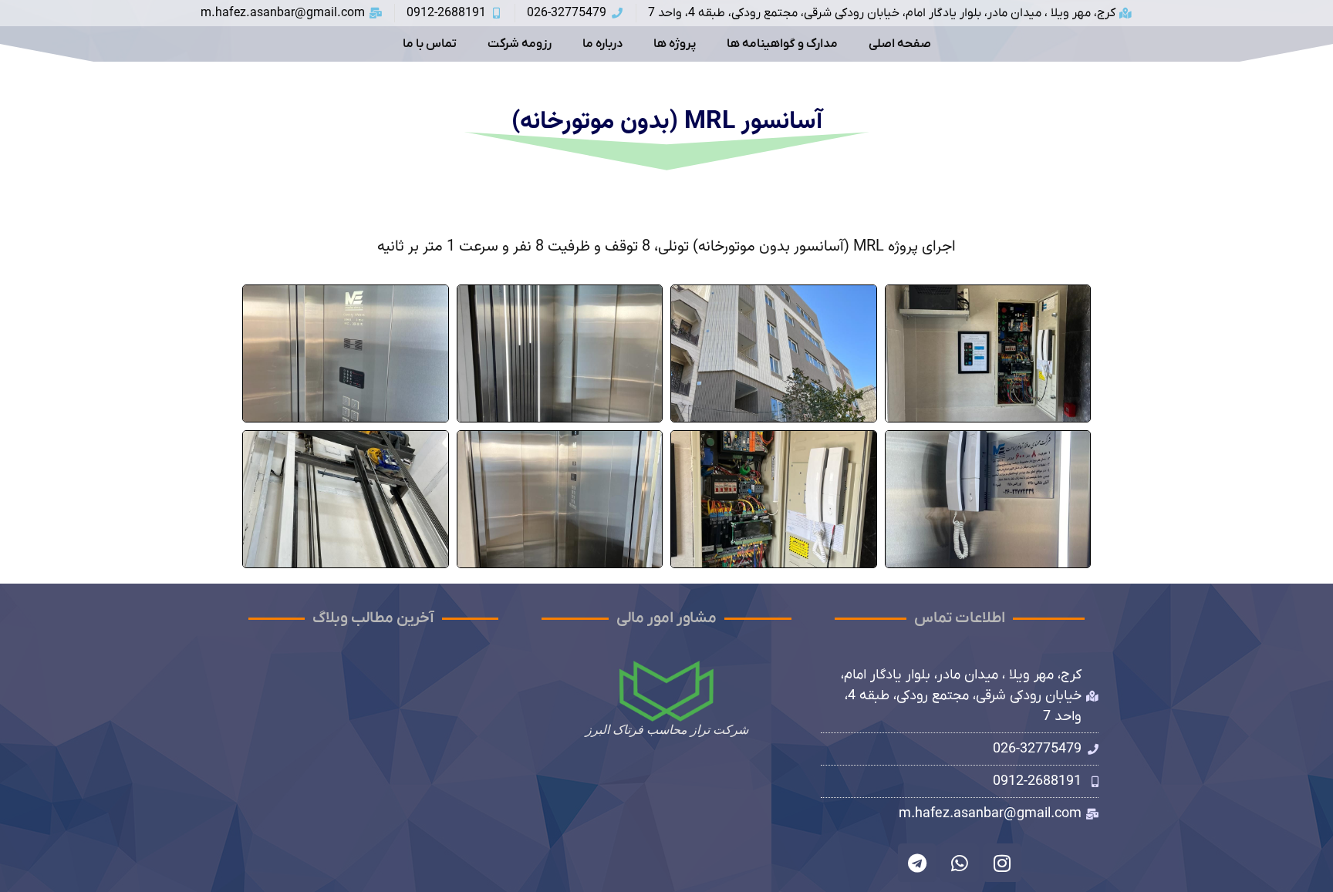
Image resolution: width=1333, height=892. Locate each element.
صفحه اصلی (900, 44)
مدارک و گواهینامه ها (782, 44)
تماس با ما (430, 44)
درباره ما (602, 44)
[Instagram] (1002, 862)
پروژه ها (674, 44)
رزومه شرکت (520, 44)
